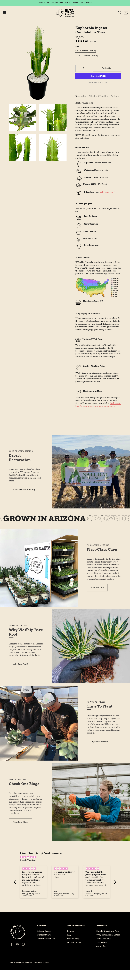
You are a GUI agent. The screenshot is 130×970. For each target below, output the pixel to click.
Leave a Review (74, 942)
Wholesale (101, 942)
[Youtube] (17, 944)
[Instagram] (23, 944)
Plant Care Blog (103, 939)
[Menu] (4, 12)
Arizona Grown (44, 931)
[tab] (82, 96)
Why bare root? (107, 192)
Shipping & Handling (98, 96)
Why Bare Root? (20, 664)
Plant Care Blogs (20, 822)
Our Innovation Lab (46, 939)
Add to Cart (107, 68)
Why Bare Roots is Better (108, 935)
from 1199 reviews (28, 860)
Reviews (115, 96)
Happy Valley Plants (24, 962)
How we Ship (73, 939)
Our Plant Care (44, 935)
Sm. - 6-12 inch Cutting (85, 51)
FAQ (69, 935)
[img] (66, 857)
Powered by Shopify (41, 962)
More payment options (98, 82)
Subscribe (101, 946)
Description (80, 96)
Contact (70, 931)
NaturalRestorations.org (24, 489)
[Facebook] (11, 944)
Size (77, 46)
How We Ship (97, 588)
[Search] (119, 13)
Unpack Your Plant (99, 742)
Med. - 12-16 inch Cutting (86, 56)
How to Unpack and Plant (107, 931)
